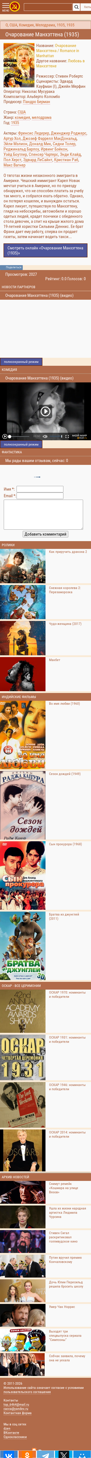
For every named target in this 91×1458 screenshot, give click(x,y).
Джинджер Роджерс (68, 133)
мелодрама (41, 117)
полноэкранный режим (21, 362)
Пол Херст (12, 159)
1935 (61, 25)
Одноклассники (15, 1437)
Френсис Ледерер (33, 133)
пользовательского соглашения (27, 1392)
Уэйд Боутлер (15, 154)
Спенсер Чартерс (43, 154)
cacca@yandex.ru (16, 1409)
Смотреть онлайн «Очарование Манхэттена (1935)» (45, 250)
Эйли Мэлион (15, 143)
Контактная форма (18, 1413)
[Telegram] (45, 1454)
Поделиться (13, 267)
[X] (63, 1454)
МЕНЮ (5, 10)
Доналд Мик (40, 143)
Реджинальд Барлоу (21, 149)
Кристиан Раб (66, 159)
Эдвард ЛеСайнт (37, 159)
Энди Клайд (70, 154)
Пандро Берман (36, 101)
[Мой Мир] (82, 1454)
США (13, 25)
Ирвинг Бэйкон (54, 149)
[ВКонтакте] (9, 1454)
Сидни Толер (64, 143)
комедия (22, 117)
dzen (7, 1428)
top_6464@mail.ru (16, 1404)
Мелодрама (45, 25)
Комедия (26, 25)
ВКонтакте (11, 1433)
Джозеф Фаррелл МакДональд (50, 138)
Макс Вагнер (14, 165)
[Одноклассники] (27, 1454)
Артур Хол (12, 138)
